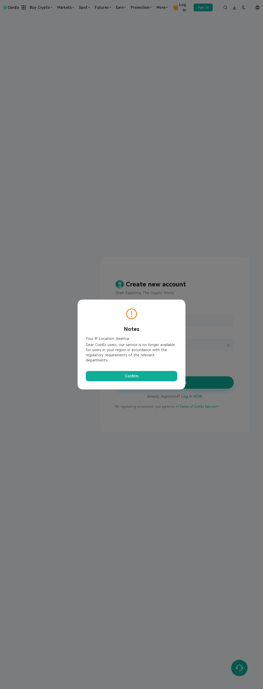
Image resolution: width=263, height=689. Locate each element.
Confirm (131, 376)
